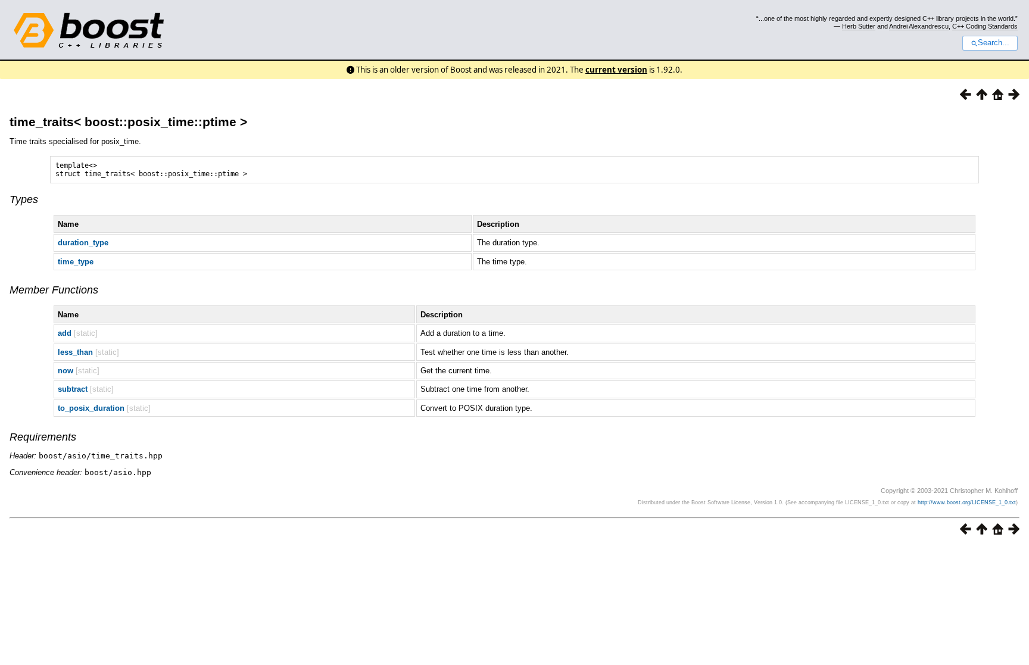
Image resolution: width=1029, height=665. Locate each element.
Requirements (43, 437)
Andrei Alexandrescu (919, 26)
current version (616, 69)
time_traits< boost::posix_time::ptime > (128, 122)
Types (24, 199)
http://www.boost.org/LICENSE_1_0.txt (967, 502)
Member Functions (54, 290)
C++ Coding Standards (985, 26)
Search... (993, 43)
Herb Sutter (858, 26)
